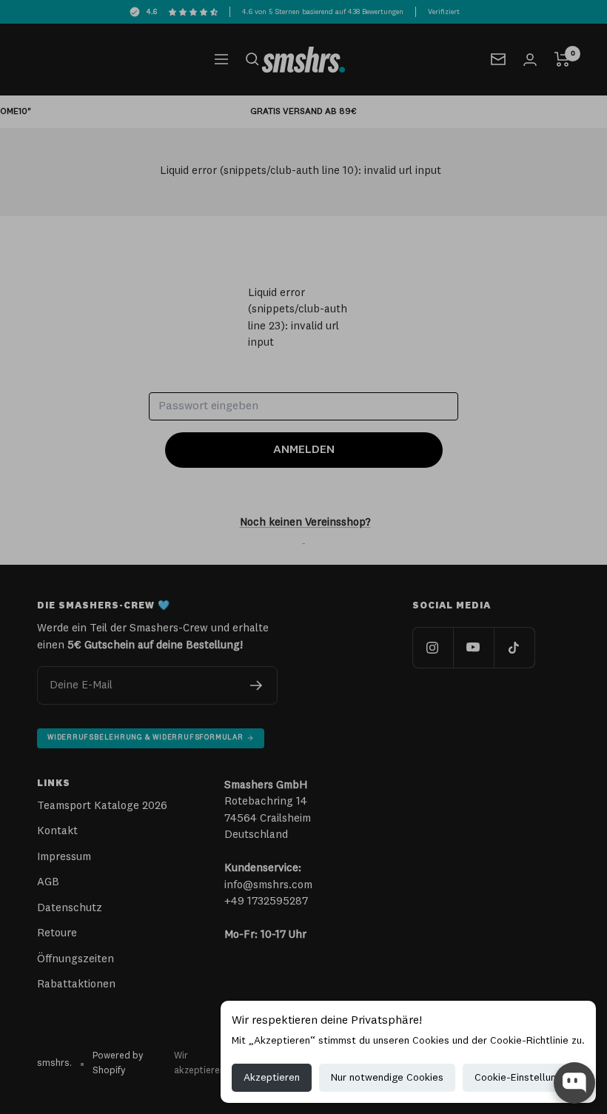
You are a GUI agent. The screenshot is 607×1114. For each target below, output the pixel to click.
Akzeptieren (272, 1078)
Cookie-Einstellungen (523, 1078)
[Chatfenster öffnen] (574, 1083)
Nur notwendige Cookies (387, 1078)
